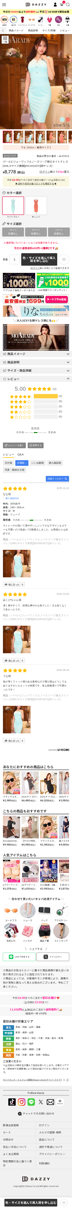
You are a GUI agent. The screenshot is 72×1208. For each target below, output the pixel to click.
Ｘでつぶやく (55, 957)
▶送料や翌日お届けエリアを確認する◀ (36, 183)
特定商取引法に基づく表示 (17, 1163)
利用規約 (44, 1163)
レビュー (65, 30)
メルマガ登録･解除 (50, 1132)
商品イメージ (16, 30)
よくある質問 (11, 1154)
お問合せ (8, 1139)
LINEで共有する (22, 957)
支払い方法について (15, 1146)
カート (7, 1132)
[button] (68, 80)
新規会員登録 (11, 1125)
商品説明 (33, 30)
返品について (47, 1139)
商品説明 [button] (13, 362)
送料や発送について (51, 1146)
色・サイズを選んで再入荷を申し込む (30, 1202)
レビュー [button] (13, 379)
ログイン (45, 171)
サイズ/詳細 (49, 30)
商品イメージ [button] (16, 353)
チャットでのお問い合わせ (38, 1113)
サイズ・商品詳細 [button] (19, 370)
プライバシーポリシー (52, 1154)
